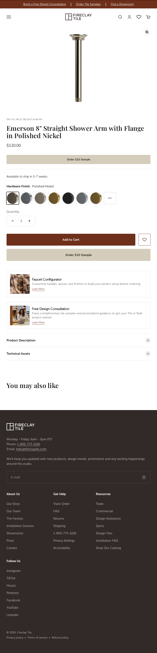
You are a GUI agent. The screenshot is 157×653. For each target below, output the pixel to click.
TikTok (11, 578)
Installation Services (20, 526)
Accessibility (61, 548)
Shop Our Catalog (108, 548)
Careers (12, 548)
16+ (110, 198)
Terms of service (37, 637)
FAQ (56, 511)
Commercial (104, 511)
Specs (100, 526)
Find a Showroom (122, 4)
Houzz (11, 585)
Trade (99, 504)
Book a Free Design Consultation (44, 4)
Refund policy (60, 637)
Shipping (59, 526)
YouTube (12, 607)
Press (10, 540)
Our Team (13, 511)
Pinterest (13, 593)
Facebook (13, 600)
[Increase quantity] (29, 221)
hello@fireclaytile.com (31, 449)
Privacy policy (15, 637)
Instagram (14, 571)
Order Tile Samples (88, 4)
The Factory (15, 518)
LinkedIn (12, 615)
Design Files (104, 533)
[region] (78, 4)
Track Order (61, 504)
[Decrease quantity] (13, 221)
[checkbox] (144, 240)
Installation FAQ (107, 540)
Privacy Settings (64, 540)
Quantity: (13, 212)
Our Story (13, 504)
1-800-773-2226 (28, 444)
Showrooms (15, 533)
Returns (58, 518)
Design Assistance (108, 518)
